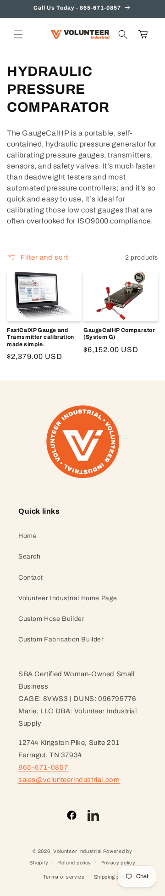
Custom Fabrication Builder (61, 639)
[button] (18, 34)
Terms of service (64, 877)
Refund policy (74, 862)
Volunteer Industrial (77, 851)
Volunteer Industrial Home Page (67, 598)
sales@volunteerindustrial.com (69, 779)
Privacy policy (118, 862)
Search (29, 556)
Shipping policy (113, 877)
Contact (30, 577)
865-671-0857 (43, 767)
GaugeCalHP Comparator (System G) (119, 334)
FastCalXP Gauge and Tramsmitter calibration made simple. (40, 337)
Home (27, 535)
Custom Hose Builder (51, 618)
